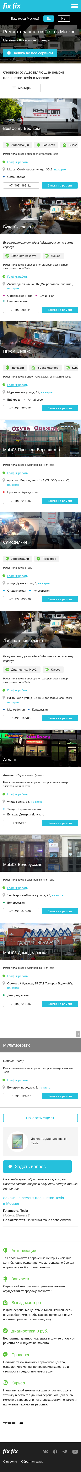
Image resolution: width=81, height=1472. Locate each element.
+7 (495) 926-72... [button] (21, 408)
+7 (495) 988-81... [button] (21, 185)
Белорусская (16, 902)
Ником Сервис (17, 351)
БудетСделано (17, 227)
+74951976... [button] (21, 823)
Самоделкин (15, 542)
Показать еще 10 (40, 1118)
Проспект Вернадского (22, 492)
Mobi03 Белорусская (22, 864)
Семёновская (16, 176)
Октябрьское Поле (19, 295)
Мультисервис (16, 1045)
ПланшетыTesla (15, 1210)
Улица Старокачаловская (24, 809)
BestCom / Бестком (21, 128)
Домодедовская (18, 995)
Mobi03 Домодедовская (26, 952)
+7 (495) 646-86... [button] (21, 500)
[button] (21, 88)
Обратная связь (32, 1461)
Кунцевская (40, 709)
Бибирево (14, 399)
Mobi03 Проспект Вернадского (32, 449)
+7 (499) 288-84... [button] (21, 309)
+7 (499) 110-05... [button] (21, 718)
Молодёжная (16, 709)
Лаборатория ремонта (24, 640)
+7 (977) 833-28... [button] (21, 599)
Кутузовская (41, 590)
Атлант (10, 759)
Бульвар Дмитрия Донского (25, 814)
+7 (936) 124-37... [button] (21, 1096)
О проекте (10, 1461)
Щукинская (47, 295)
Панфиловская (17, 301)
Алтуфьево (35, 399)
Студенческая (16, 590)
